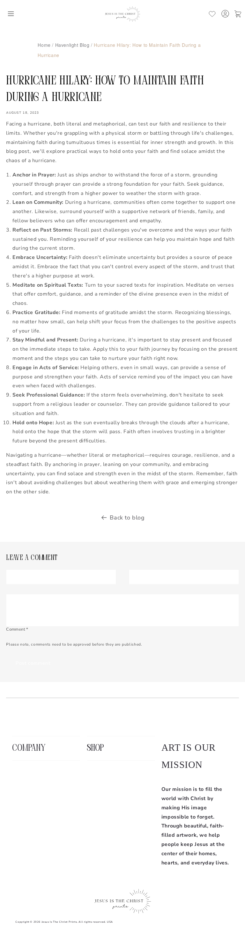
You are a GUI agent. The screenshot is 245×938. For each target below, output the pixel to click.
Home (44, 45)
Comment (17, 629)
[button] (11, 13)
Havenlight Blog (72, 45)
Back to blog (127, 517)
